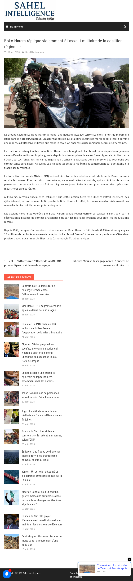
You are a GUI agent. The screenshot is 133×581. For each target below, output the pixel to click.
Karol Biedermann (34, 51)
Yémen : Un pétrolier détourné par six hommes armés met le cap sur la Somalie (42, 476)
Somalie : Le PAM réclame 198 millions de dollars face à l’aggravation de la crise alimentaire (42, 328)
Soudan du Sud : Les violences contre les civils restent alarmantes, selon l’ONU (42, 435)
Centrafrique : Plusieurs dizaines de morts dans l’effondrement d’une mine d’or (42, 540)
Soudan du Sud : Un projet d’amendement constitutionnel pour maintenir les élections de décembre (42, 520)
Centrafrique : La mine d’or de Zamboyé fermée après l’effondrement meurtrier (38, 290)
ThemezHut (76, 576)
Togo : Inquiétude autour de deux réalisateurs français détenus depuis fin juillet (42, 415)
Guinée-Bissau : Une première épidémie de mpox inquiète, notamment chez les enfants (38, 377)
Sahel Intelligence (32, 573)
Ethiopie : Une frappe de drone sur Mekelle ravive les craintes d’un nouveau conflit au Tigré (41, 456)
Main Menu (16, 26)
